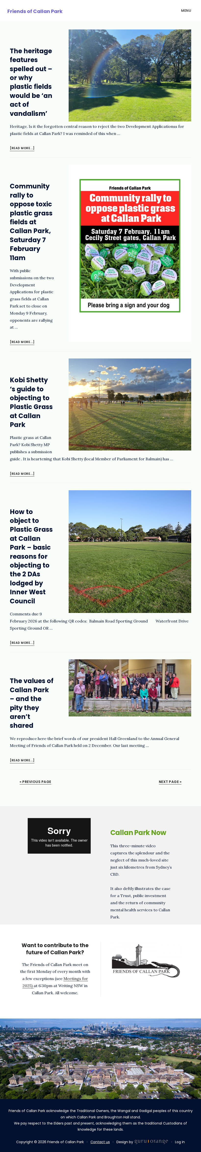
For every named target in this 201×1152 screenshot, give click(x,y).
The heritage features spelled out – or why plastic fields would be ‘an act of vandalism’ (31, 82)
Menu (186, 10)
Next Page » (170, 781)
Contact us (100, 1141)
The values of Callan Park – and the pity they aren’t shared (31, 703)
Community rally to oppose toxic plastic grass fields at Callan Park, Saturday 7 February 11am (31, 222)
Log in (180, 1141)
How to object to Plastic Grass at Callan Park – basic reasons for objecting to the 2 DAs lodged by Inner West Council (31, 556)
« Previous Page (35, 781)
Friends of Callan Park (35, 11)
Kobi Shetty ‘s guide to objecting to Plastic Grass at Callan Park (31, 402)
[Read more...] (22, 148)
